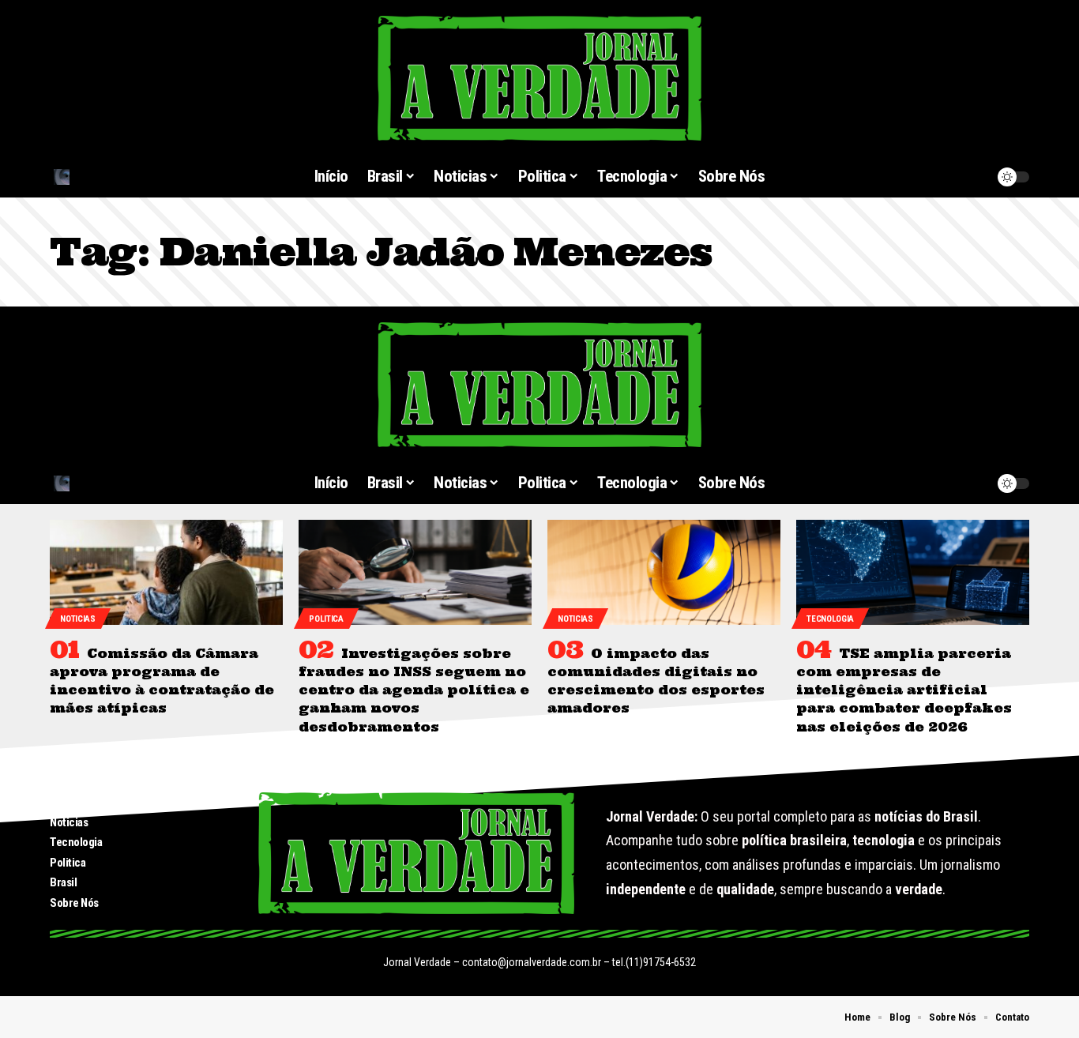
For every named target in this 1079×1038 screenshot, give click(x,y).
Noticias (78, 619)
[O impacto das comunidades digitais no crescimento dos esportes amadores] (663, 572)
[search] (128, 177)
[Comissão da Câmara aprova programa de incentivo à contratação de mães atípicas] (166, 572)
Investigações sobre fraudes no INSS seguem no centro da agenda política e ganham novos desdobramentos (414, 690)
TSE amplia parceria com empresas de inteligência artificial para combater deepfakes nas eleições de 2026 (904, 690)
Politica (326, 619)
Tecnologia (830, 619)
